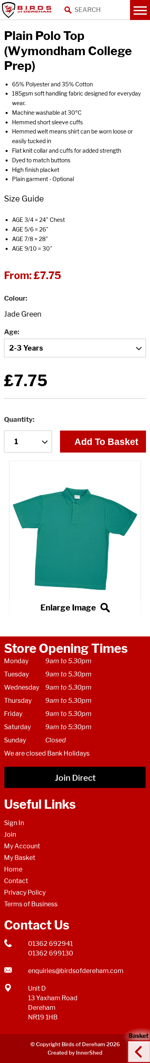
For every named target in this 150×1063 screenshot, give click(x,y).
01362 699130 (50, 953)
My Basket (19, 858)
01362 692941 (50, 943)
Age (11, 332)
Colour (15, 298)
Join (10, 834)
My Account (22, 846)
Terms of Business (31, 904)
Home (13, 869)
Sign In (14, 823)
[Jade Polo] (75, 539)
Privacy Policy (25, 892)
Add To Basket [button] (106, 442)
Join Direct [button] (75, 778)
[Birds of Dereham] (28, 10)
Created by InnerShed (75, 1052)
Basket (136, 1044)
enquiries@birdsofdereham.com (76, 971)
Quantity (18, 419)
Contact (16, 881)
